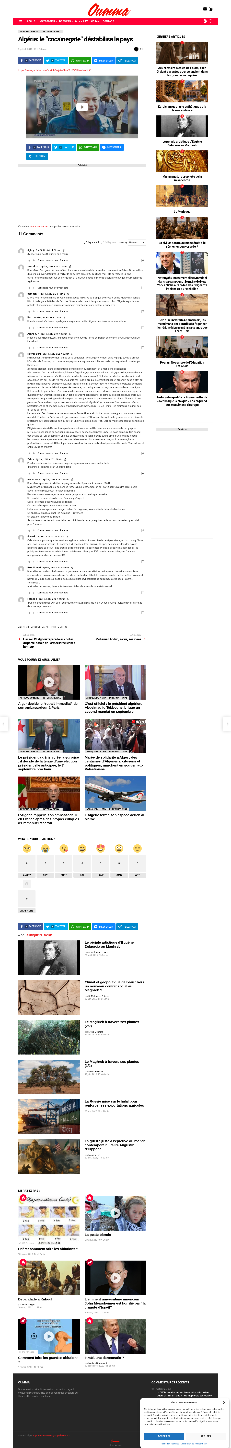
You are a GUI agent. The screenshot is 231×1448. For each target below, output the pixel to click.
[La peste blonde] (115, 1213)
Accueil (32, 21)
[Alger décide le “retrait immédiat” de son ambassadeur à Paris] (49, 682)
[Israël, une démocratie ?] (115, 1336)
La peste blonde (98, 1235)
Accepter (164, 1436)
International (52, 698)
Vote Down (34, 260)
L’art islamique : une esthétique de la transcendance (182, 108)
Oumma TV (81, 21)
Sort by (123, 242)
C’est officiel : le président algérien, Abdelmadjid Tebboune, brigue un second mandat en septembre (113, 707)
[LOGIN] (211, 9)
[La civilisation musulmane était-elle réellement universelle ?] (182, 228)
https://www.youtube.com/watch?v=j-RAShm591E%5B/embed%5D (54, 70)
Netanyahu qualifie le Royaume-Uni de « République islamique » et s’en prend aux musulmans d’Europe (182, 401)
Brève (37, 627)
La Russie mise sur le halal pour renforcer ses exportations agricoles (114, 1103)
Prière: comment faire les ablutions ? (48, 1249)
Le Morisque (182, 211)
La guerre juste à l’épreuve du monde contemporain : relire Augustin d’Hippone (115, 1145)
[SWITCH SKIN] (205, 21)
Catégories (47, 21)
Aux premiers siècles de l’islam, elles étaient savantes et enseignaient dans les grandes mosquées (182, 71)
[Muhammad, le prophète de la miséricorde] (182, 161)
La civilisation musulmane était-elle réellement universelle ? (182, 244)
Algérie (25, 627)
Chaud (23, 1197)
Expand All (93, 242)
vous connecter (39, 226)
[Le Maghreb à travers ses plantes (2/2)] (49, 1037)
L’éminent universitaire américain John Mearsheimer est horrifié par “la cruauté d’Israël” (115, 1303)
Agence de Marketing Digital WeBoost (51, 1435)
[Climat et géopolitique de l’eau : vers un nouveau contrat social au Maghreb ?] (49, 997)
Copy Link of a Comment (63, 250)
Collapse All (111, 242)
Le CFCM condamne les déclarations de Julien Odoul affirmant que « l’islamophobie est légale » (184, 1394)
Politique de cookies (170, 1444)
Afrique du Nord (29, 698)
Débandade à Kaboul (35, 1299)
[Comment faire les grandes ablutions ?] (49, 1336)
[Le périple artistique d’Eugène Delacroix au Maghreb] (49, 957)
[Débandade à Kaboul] (49, 1278)
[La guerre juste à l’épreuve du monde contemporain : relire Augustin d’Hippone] (49, 1156)
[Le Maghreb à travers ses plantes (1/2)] (49, 1077)
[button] (224, 1402)
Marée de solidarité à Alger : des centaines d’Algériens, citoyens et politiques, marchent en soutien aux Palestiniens (114, 763)
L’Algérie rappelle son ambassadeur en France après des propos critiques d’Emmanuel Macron (48, 819)
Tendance (89, 1262)
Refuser (206, 1436)
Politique (50, 627)
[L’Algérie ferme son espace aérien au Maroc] (115, 793)
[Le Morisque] (182, 196)
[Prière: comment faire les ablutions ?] (49, 1220)
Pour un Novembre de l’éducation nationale (182, 364)
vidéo (63, 627)
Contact (108, 21)
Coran (95, 21)
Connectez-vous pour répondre (53, 260)
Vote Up (29, 260)
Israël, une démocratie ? (104, 1358)
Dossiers (65, 21)
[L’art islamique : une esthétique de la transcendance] (182, 91)
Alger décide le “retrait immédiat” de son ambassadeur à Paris (48, 706)
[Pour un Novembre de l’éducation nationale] (182, 347)
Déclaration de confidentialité (194, 1444)
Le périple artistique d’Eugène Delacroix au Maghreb (109, 944)
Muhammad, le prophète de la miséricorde (182, 178)
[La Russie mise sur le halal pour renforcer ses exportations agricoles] (49, 1116)
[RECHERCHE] (211, 21)
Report (142, 260)
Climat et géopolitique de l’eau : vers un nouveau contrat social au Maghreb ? (114, 986)
